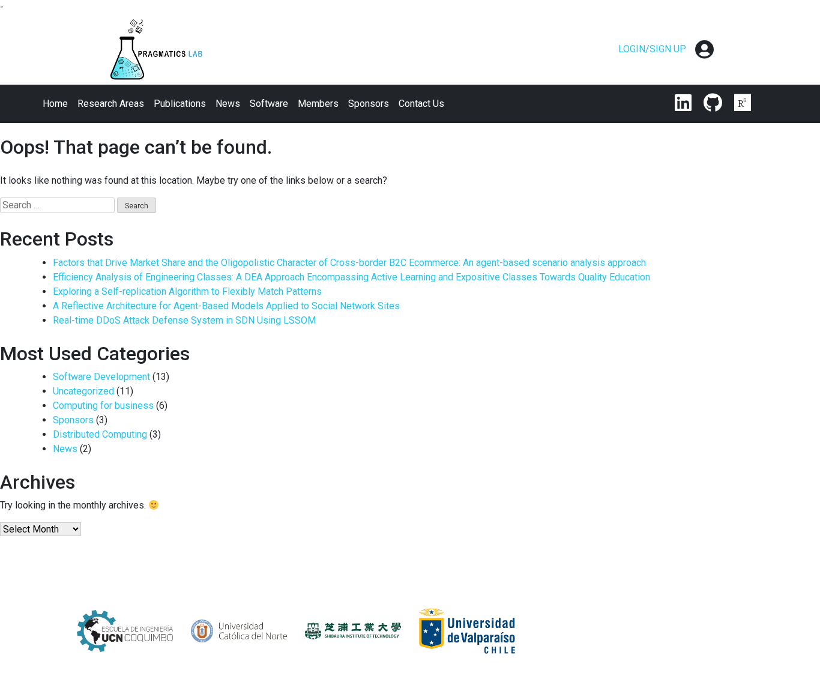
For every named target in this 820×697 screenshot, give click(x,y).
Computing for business (103, 405)
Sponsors (368, 103)
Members (318, 103)
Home (55, 103)
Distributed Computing (100, 434)
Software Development (101, 376)
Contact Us (421, 103)
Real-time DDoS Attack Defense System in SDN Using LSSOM (184, 320)
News (228, 103)
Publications (180, 103)
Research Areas (110, 103)
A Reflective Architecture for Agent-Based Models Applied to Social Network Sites (226, 306)
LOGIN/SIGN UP (652, 49)
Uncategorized (83, 391)
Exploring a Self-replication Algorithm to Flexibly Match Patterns (187, 291)
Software (269, 103)
